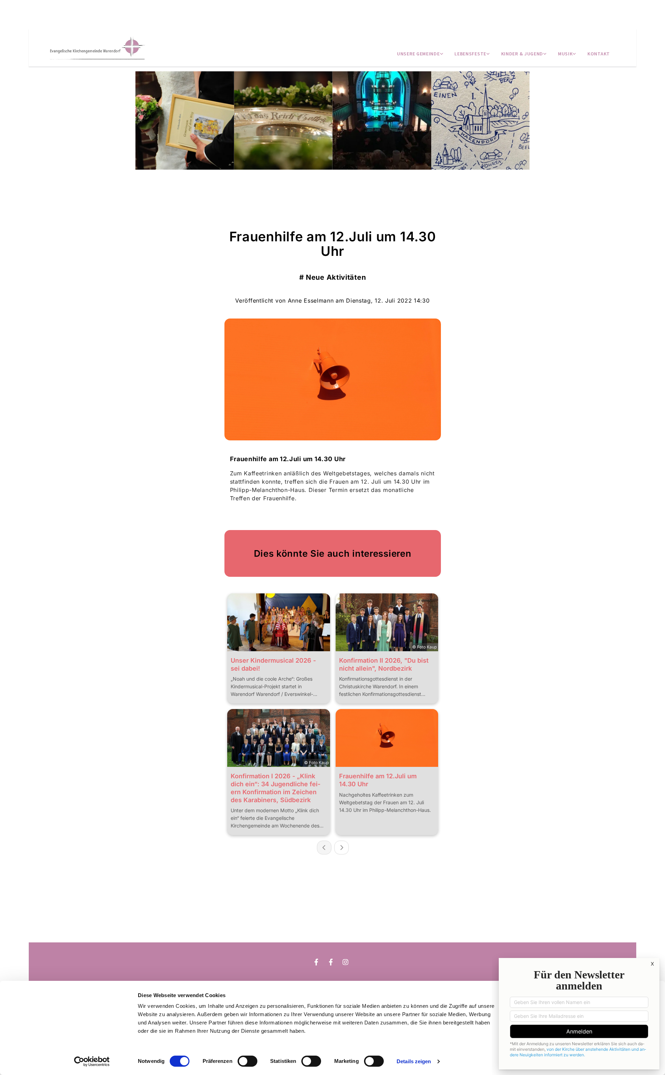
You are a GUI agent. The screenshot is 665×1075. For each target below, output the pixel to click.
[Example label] (331, 962)
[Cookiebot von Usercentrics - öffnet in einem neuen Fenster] (92, 1061)
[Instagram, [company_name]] (331, 933)
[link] (420, 54)
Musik (565, 54)
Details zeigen (414, 1061)
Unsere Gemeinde (418, 54)
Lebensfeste (470, 54)
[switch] (247, 1061)
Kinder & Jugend (522, 54)
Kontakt (598, 54)
